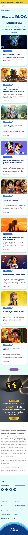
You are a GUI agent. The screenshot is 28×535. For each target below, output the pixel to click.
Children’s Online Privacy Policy (19, 506)
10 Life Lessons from (12, 54)
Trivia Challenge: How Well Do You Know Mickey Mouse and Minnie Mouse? (13, 162)
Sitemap (16, 514)
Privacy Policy (4, 505)
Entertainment (8, 84)
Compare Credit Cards (5, 480)
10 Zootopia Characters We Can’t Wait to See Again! (13, 126)
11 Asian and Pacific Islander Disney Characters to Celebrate (13, 200)
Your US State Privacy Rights (7, 510)
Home (2, 10)
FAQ (16, 479)
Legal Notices (17, 501)
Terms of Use (4, 501)
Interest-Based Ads (18, 510)
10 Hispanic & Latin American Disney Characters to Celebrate (14, 275)
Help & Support (5, 485)
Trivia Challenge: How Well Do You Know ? (13, 238)
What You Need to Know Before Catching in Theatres (14, 89)
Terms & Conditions (20, 485)
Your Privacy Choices (5, 514)
